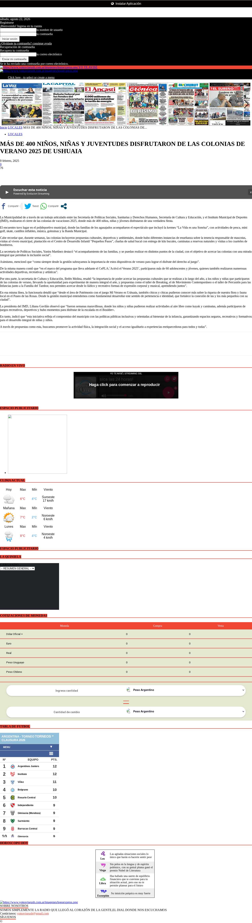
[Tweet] (31, 206)
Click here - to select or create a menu (31, 77)
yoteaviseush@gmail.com (33, 913)
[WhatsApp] (49, 174)
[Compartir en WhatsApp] (49, 206)
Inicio (3, 127)
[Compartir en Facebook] (9, 206)
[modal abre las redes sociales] (63, 206)
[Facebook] (6, 174)
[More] (63, 174)
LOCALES (15, 127)
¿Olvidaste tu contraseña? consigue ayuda (26, 43)
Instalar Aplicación (128, 3)
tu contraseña (44, 34)
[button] (246, 104)
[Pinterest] (34, 174)
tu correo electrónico (49, 54)
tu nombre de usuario (49, 30)
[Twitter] (20, 174)
